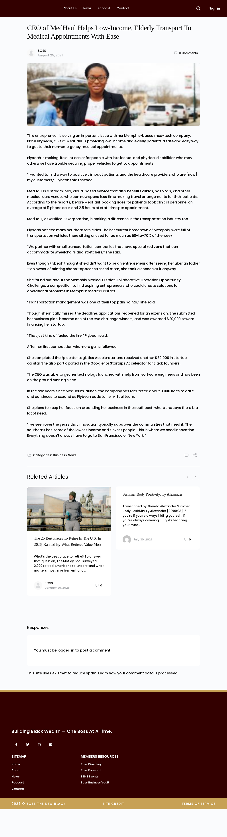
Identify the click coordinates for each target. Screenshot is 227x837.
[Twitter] (27, 744)
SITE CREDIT (114, 803)
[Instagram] (39, 744)
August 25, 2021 (50, 55)
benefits (134, 191)
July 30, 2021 (142, 539)
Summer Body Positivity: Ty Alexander (152, 494)
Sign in (214, 8)
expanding (91, 407)
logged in (65, 650)
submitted (186, 313)
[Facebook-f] (16, 744)
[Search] (198, 8)
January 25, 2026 (57, 588)
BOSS (42, 50)
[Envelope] (50, 744)
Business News (64, 455)
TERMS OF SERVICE (198, 803)
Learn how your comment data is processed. (138, 673)
